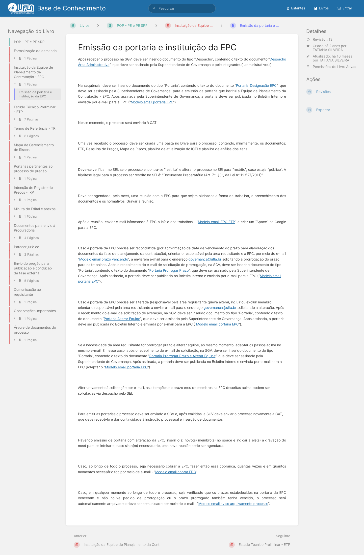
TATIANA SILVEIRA (328, 50)
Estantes (298, 8)
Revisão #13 (323, 40)
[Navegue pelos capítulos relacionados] (156, 25)
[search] (182, 8)
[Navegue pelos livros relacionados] (98, 25)
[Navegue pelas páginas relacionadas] (221, 25)
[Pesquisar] (154, 8)
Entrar (347, 8)
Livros (324, 8)
